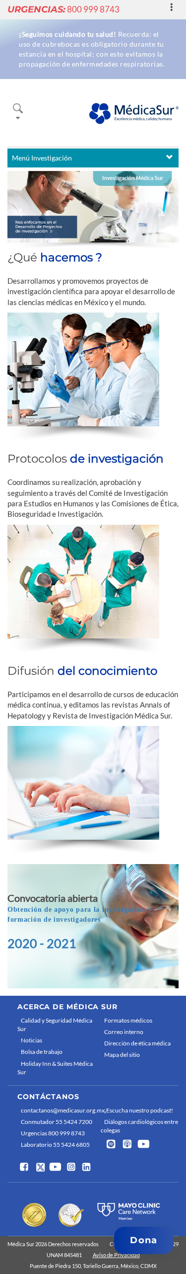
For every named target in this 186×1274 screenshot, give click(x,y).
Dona (143, 1240)
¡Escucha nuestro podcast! (138, 1110)
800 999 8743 (63, 9)
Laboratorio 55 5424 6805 (55, 1144)
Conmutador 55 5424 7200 (56, 1121)
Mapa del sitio (122, 1054)
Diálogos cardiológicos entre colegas (139, 1126)
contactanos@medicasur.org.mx (58, 1110)
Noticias (31, 1040)
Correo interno (123, 1031)
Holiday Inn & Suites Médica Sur (55, 1068)
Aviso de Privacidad (116, 1255)
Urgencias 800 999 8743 (53, 1133)
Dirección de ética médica (137, 1043)
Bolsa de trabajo (41, 1051)
